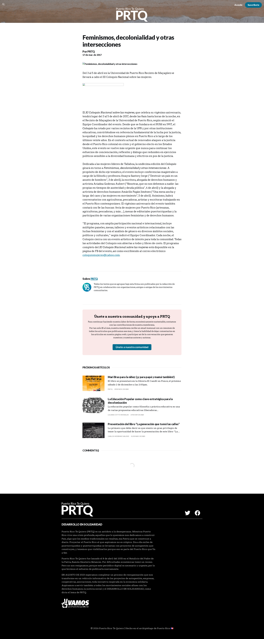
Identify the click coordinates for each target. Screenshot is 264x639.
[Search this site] (3, 4)
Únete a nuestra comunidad (132, 347)
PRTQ (91, 51)
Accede (238, 5)
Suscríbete (253, 5)
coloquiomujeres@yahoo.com (101, 255)
